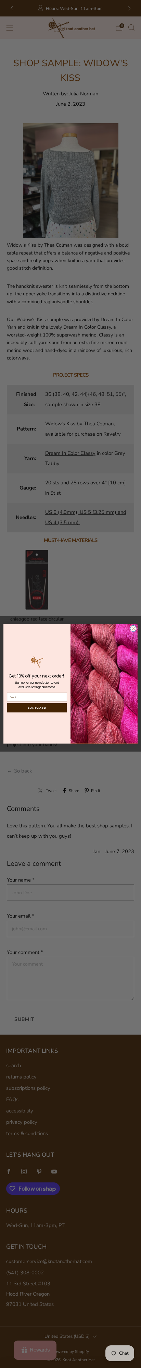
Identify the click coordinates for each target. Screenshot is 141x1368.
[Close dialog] (133, 629)
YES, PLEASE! (37, 708)
